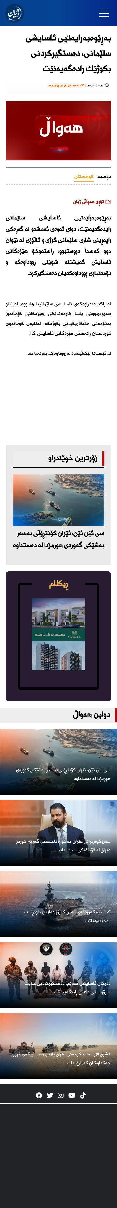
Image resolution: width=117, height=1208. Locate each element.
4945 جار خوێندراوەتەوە (64, 86)
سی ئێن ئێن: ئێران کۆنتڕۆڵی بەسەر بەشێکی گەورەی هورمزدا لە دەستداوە (58, 539)
